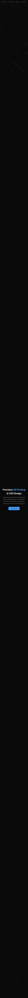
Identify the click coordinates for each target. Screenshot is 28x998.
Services (4, 1)
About (18, 1)
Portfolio (11, 1)
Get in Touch (14, 508)
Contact (23, 1)
